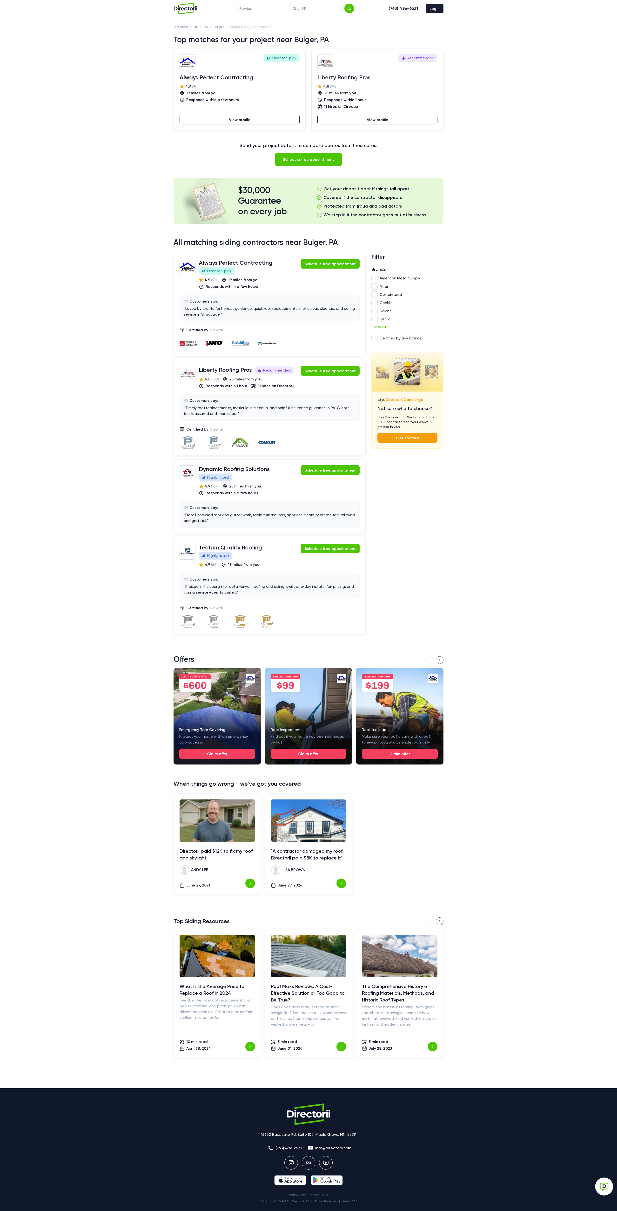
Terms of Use (297, 1194)
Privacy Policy (319, 1194)
